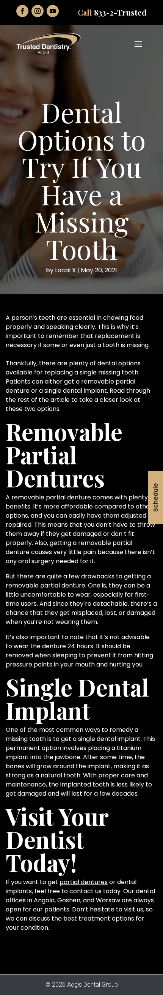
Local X (65, 270)
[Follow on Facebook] (22, 11)
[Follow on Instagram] (37, 11)
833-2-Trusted (120, 12)
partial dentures (84, 882)
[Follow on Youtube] (53, 11)
